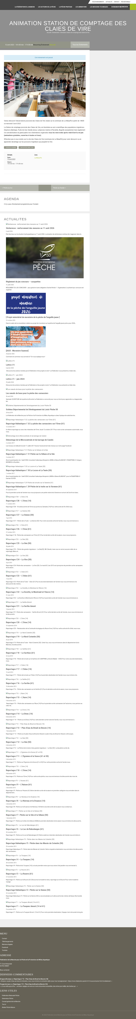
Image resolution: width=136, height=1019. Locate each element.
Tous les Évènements (80, 45)
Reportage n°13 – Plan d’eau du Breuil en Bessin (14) (28, 728)
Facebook (5, 947)
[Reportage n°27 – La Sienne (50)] (18, 511)
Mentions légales (7, 944)
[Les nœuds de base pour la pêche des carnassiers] (24, 389)
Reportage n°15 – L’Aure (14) (18, 697)
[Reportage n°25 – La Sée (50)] (17, 539)
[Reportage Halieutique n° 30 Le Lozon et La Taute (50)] (25, 466)
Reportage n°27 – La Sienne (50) (20, 515)
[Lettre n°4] (10, 361)
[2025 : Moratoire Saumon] (17, 350)
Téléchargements (7, 941)
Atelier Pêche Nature (8, 1007)
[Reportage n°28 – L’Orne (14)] (17, 497)
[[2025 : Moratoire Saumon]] (26, 347)
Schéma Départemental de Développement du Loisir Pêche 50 (32, 409)
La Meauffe (38, 158)
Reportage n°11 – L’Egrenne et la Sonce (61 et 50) (27, 756)
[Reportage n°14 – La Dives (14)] (18, 710)
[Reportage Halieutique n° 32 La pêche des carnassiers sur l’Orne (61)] (31, 420)
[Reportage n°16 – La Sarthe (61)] (18, 679)
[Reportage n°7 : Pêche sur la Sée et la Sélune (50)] (24, 811)
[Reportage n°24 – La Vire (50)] (17, 556)
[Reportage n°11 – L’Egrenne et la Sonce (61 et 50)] (24, 752)
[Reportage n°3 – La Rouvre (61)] (17, 870)
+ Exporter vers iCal (27, 147)
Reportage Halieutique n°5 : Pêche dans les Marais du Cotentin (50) (34, 843)
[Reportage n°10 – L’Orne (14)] (17, 766)
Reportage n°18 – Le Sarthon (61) (20, 653)
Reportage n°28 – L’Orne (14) (18, 501)
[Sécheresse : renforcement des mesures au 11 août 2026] (27, 224)
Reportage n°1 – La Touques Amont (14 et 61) (25, 906)
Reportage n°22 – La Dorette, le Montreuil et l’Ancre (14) (30, 592)
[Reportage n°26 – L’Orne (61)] (17, 525)
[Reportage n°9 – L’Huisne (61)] (17, 781)
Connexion (124, 7)
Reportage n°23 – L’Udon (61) (19, 576)
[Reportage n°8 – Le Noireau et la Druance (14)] (23, 797)
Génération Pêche (7, 998)
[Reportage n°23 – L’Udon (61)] (17, 572)
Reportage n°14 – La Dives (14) (19, 714)
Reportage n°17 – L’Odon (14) (19, 669)
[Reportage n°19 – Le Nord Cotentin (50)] (20, 633)
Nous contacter (5, 970)
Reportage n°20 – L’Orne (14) (18, 622)
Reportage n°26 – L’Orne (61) (18, 529)
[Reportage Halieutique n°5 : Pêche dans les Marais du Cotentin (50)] (30, 839)
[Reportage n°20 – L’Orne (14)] (17, 618)
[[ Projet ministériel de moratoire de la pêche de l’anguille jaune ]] (26, 313)
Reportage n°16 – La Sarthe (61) (20, 683)
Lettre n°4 (10, 365)
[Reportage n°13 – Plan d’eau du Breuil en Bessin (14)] (25, 724)
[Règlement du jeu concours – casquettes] (45, 278)
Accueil (49, 32)
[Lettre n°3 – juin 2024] (14, 375)
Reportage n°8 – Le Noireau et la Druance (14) (25, 801)
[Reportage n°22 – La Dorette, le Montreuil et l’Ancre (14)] (26, 588)
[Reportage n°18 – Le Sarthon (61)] (18, 649)
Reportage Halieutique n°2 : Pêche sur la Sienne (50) (28, 890)
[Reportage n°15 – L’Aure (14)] (17, 693)
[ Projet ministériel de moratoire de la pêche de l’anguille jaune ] (33, 317)
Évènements (55, 32)
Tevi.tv (4, 1004)
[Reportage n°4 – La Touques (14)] (18, 856)
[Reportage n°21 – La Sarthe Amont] (19, 602)
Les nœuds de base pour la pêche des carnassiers (27, 393)
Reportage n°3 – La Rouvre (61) (19, 874)
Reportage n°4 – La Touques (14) (20, 859)
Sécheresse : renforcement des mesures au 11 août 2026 (30, 228)
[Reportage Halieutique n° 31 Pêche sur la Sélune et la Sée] (27, 450)
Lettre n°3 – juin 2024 (15, 379)
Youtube (4, 950)
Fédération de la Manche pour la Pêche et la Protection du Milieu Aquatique (11, 5)
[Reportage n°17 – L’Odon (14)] (17, 665)
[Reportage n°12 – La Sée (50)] (17, 738)
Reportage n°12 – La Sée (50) (18, 742)
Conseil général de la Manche (11, 1001)
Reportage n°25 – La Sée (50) (18, 543)
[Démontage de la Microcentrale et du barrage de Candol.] (26, 436)
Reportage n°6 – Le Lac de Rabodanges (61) (25, 829)
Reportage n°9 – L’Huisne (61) (19, 784)
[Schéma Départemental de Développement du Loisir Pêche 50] (28, 405)
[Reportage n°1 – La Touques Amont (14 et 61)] (22, 902)
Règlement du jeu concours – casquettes (23, 281)
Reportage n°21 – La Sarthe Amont (21, 606)
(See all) (52, 45)
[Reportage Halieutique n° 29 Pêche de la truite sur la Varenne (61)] (29, 483)
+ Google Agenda (10, 147)
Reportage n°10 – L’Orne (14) (18, 770)
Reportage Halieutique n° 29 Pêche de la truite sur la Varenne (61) (34, 486)
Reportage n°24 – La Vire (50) (19, 559)
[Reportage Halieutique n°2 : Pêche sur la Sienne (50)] (25, 886)
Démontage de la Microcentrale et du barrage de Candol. (30, 440)
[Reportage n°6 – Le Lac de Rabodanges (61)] (22, 825)
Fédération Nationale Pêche (10, 995)
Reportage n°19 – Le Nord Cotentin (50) (23, 636)
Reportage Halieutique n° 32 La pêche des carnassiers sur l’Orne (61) (35, 423)
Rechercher (133, 7)
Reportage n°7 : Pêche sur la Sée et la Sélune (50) (27, 815)
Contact (4, 938)
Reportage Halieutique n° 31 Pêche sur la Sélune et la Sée (30, 454)
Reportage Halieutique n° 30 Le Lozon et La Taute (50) (29, 470)
